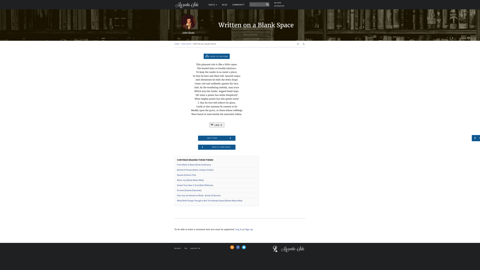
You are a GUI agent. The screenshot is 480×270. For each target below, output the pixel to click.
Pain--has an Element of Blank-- (190, 195)
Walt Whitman (206, 185)
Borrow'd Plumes (184, 170)
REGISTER (280, 6)
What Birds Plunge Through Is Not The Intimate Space (200, 201)
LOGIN (278, 3)
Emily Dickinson (203, 165)
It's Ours (180, 190)
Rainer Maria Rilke (195, 180)
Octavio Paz (190, 175)
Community (238, 5)
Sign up (249, 229)
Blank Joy (181, 180)
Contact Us (195, 248)
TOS (185, 248)
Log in (238, 229)
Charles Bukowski (193, 190)
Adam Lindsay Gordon (203, 170)
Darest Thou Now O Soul (188, 185)
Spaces (180, 175)
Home (176, 44)
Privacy (177, 248)
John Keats (186, 44)
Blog (224, 5)
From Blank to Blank (186, 165)
